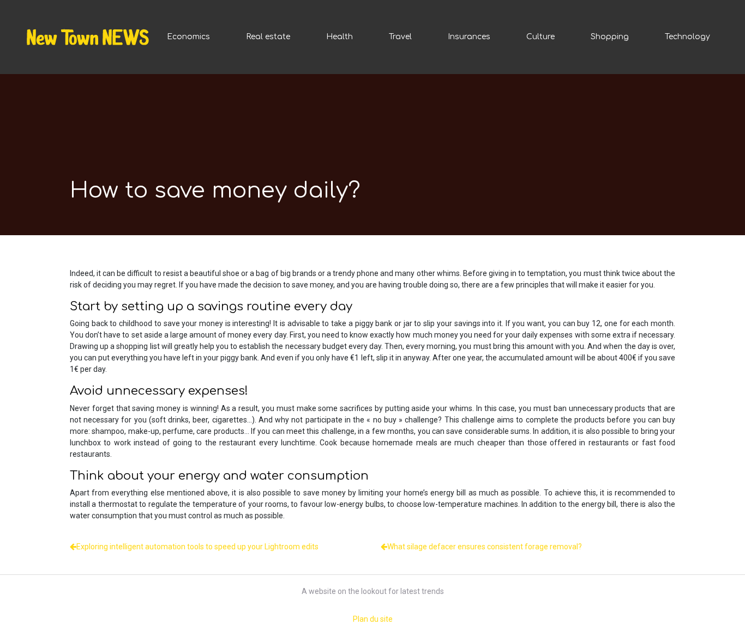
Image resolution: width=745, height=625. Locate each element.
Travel (400, 37)
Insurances (469, 37)
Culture (540, 37)
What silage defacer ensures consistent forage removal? (484, 546)
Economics (188, 37)
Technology (687, 37)
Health (339, 37)
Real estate (268, 37)
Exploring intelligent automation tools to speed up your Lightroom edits (197, 546)
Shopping (610, 37)
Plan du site (373, 619)
